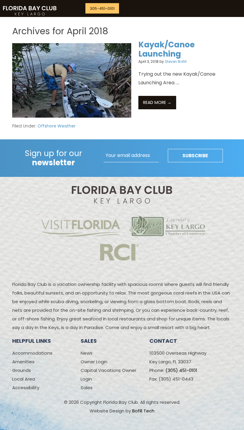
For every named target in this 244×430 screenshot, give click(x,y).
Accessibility (25, 387)
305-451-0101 (102, 8)
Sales (87, 387)
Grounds (21, 370)
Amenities (23, 362)
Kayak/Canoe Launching (166, 49)
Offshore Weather (56, 126)
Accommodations (32, 353)
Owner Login (94, 362)
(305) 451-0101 (181, 370)
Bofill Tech (143, 411)
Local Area (23, 379)
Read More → (159, 102)
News (87, 353)
